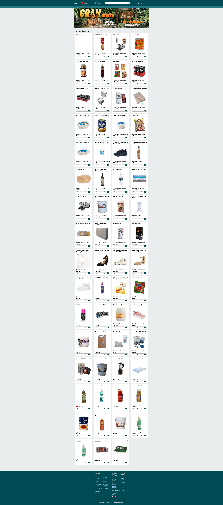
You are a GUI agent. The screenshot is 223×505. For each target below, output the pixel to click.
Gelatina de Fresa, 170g (137, 277)
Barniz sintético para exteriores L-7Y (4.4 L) (120, 413)
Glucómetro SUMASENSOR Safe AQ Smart (83, 359)
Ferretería (105, 481)
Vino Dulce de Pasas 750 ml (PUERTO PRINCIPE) (100, 170)
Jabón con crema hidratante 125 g (120, 440)
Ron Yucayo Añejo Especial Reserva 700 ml (139, 143)
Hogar (96, 481)
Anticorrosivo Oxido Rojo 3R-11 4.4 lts (102, 197)
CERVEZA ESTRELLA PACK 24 (82, 88)
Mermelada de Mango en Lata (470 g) (102, 116)
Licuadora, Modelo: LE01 (118, 358)
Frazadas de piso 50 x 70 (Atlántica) (139, 88)
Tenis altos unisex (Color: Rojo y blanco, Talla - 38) (120, 251)
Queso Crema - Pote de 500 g (82, 115)
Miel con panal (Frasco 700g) (82, 61)
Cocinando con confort (118, 34)
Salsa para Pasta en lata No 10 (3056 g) (82, 413)
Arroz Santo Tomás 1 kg (118, 196)
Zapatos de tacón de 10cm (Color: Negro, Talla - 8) (102, 251)
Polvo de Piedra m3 (80, 169)
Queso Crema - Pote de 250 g (119, 115)
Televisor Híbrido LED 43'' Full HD (139, 169)
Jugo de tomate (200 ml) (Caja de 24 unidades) (102, 440)
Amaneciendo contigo (117, 88)
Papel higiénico (79, 331)
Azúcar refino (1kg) (117, 223)
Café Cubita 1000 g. (136, 223)
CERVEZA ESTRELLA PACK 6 (137, 61)
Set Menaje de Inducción (81, 196)
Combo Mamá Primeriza (118, 331)
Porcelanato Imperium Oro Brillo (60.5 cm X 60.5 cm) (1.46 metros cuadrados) (83, 251)
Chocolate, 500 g (135, 115)
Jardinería (97, 491)
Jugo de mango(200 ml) (137, 385)
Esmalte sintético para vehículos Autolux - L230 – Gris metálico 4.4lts (101, 360)
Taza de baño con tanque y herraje (102, 88)
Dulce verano (116, 61)
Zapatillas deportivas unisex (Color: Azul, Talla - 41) (120, 143)
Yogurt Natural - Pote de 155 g (101, 142)
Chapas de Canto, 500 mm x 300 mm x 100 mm (101, 224)
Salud (96, 485)
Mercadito (97, 478)
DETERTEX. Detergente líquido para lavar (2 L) (82, 440)
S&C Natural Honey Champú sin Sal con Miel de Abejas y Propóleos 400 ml (102, 414)
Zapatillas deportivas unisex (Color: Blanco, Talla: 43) (83, 278)
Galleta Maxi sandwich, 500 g (101, 34)
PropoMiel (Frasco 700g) (118, 304)
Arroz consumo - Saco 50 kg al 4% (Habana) (139, 197)
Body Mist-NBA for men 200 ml (101, 385)
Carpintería (105, 488)
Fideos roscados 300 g (136, 34)
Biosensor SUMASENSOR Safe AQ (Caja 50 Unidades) (139, 332)
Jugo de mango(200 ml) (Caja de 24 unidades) (83, 224)
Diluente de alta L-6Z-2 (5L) (100, 331)
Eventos (97, 475)
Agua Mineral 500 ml (117, 169)
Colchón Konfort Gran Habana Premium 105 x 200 (138, 359)
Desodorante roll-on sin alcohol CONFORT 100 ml (82, 305)
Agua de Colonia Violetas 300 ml (101, 277)
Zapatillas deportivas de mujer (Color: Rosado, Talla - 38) (138, 305)
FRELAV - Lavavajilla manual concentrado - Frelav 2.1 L (137, 413)
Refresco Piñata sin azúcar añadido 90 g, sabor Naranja (120, 278)
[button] (77, 18)
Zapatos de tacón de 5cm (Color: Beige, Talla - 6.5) (139, 251)
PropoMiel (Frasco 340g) (100, 61)
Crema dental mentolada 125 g (101, 304)
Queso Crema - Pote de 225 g (82, 142)
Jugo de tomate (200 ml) (118, 385)
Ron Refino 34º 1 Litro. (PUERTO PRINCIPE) (83, 386)
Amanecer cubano (80, 34)
